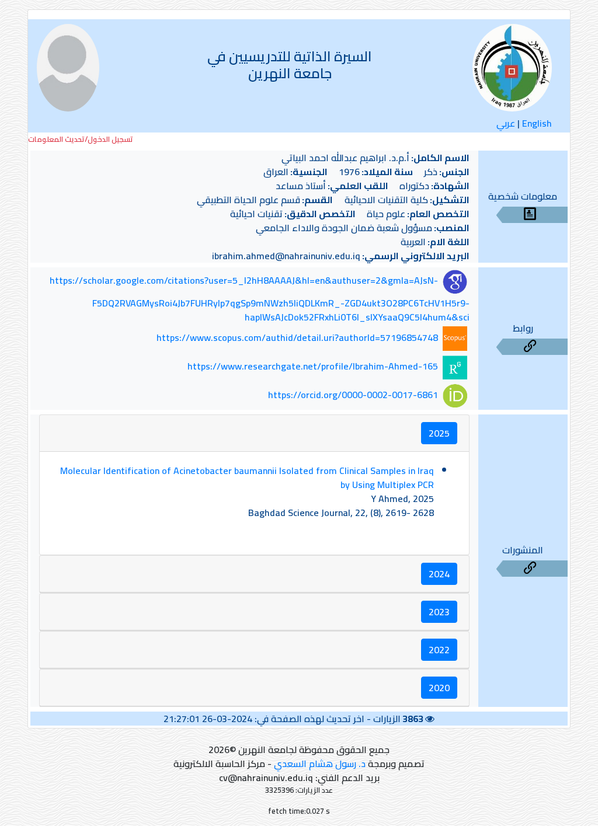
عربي (505, 123)
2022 (439, 649)
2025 (439, 433)
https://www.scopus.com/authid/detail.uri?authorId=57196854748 (297, 337)
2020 (439, 687)
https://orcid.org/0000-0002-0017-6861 (353, 394)
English (537, 123)
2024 (439, 574)
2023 (439, 612)
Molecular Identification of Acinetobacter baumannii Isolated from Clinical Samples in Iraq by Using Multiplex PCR (247, 477)
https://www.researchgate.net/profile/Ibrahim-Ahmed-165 (312, 366)
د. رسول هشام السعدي (320, 763)
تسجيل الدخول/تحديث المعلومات (80, 139)
